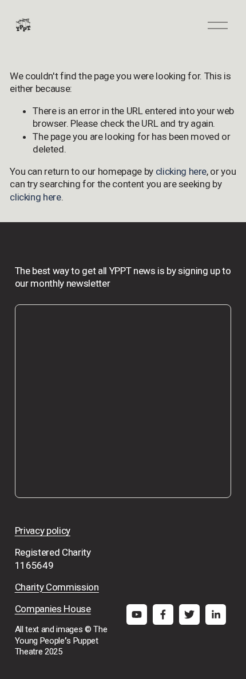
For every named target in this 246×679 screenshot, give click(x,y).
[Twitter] (189, 614)
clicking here (181, 171)
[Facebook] (163, 614)
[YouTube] (136, 614)
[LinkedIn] (215, 614)
